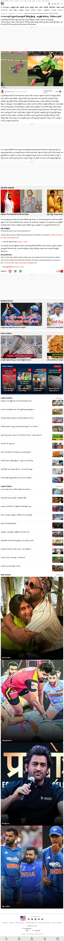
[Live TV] (58, 4)
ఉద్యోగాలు (15, 10)
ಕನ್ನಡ (12, 1)
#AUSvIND (7, 263)
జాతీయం (58, 7)
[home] (1, 7)
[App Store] (37, 931)
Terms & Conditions (57, 922)
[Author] (2, 91)
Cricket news (19, 13)
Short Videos (7, 366)
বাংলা (26, 1)
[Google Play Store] (27, 930)
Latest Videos (6, 486)
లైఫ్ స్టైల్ (32, 7)
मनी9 (43, 1)
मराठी (16, 1)
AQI (55, 3)
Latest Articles (6, 398)
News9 (2, 1)
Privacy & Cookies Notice (44, 922)
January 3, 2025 (22, 241)
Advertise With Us (19, 922)
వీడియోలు (39, 10)
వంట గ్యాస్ (53, 10)
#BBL (12, 263)
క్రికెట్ (17, 7)
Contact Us (5, 922)
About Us (11, 922)
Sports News (11, 13)
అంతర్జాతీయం (47, 10)
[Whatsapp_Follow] (20, 271)
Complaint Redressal (31, 922)
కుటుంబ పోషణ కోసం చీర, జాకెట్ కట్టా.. (24, 389)
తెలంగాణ (27, 7)
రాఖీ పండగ (4, 10)
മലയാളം (38, 1)
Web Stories (6, 575)
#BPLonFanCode (57, 235)
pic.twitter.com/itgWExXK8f (28, 263)
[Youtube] (10, 271)
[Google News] (42, 919)
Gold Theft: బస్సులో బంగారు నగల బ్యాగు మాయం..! (9, 390)
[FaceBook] (29, 919)
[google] (49, 91)
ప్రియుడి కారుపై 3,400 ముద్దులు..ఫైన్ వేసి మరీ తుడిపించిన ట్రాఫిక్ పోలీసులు (54, 390)
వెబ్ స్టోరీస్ (46, 7)
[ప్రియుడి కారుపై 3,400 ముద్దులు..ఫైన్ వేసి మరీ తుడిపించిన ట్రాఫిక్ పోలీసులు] (55, 380)
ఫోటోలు (36, 7)
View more (57, 366)
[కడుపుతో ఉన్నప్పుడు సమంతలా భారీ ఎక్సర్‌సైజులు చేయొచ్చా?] (39, 380)
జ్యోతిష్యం (21, 10)
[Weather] (52, 4)
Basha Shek (7, 91)
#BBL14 (17, 263)
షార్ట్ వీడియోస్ (52, 7)
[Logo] (2, 3)
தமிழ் (33, 1)
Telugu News (4, 13)
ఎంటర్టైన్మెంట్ (12, 7)
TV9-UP (47, 1)
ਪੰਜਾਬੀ (29, 1)
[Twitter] (32, 919)
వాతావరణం (33, 10)
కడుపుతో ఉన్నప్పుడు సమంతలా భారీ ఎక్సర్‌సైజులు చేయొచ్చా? (38, 390)
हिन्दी (6, 1)
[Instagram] (35, 919)
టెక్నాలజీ (27, 10)
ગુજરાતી (21, 1)
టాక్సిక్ (10, 10)
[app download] (48, 4)
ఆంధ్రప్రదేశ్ (22, 7)
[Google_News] (15, 271)
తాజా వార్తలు (6, 7)
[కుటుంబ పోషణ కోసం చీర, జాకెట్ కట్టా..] (24, 380)
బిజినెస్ (41, 7)
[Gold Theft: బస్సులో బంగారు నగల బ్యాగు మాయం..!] (9, 380)
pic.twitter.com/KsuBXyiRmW (10, 238)
